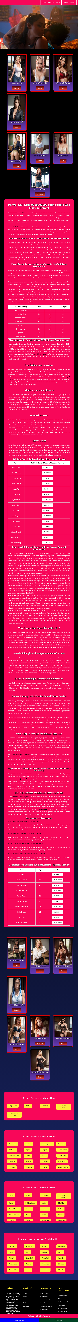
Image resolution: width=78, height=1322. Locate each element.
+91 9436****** (47, 542)
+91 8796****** (47, 516)
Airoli (44, 1156)
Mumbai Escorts (62, 1295)
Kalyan (27, 1195)
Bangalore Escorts (63, 1311)
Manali (60, 1270)
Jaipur (27, 1150)
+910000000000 (20, 1320)
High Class (13, 1106)
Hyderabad (29, 1246)
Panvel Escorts (62, 1305)
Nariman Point (14, 1156)
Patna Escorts (62, 1299)
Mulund (28, 1209)
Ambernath (62, 1156)
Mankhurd (61, 1203)
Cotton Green (63, 1167)
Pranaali (16, 1010)
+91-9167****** (58, 901)
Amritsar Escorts (45, 1300)
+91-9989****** (58, 874)
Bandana (40, 1043)
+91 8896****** (47, 510)
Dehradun (45, 1270)
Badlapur (12, 1161)
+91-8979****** (58, 885)
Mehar (40, 160)
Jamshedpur (13, 1264)
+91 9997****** (47, 467)
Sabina (17, 127)
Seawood (61, 1221)
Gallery (72, 2)
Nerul (27, 1215)
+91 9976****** (47, 494)
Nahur (60, 1209)
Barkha (63, 971)
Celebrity (45, 1106)
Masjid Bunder (14, 1209)
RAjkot (44, 1150)
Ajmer (27, 1270)
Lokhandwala (30, 1203)
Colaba (44, 1167)
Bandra (27, 1156)
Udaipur (61, 1144)
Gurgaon (12, 1246)
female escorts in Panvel (21, 754)
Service (65, 2)
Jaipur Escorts (44, 1303)
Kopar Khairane (63, 1196)
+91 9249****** (47, 505)
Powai (60, 1215)
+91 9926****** (47, 499)
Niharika (16, 88)
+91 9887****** (47, 537)
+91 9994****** (47, 521)
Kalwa (11, 1195)
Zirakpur (61, 1264)
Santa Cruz (45, 1221)
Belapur (28, 1161)
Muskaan (40, 194)
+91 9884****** (47, 473)
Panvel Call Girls (48, 2)
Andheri (28, 1144)
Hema (17, 166)
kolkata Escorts (44, 1309)
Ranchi (44, 1252)
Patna (27, 1252)
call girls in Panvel (40, 354)
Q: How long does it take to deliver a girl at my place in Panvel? (27, 853)
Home (25, 1293)
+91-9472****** (58, 923)
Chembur (28, 1167)
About (58, 2)
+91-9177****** (58, 880)
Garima (40, 1077)
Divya (63, 1043)
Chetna (17, 1049)
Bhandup (45, 1161)
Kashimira (45, 1195)
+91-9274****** (58, 890)
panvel (44, 1215)
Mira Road (12, 1144)
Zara (63, 160)
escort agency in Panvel (22, 779)
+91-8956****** (58, 917)
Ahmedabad (62, 1150)
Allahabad (45, 1258)
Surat (60, 1252)
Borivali (12, 1167)
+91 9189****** (47, 489)
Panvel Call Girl (13, 227)
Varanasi (28, 1264)
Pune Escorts (44, 1293)
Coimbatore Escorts (46, 1306)
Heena (40, 971)
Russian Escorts (63, 1107)
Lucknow (61, 1246)
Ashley (63, 88)
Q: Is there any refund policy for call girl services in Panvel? (26, 843)
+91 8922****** (47, 532)
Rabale (11, 1221)
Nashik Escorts (62, 1308)
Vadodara (12, 1150)
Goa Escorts (44, 1296)
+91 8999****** (47, 478)
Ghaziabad (29, 1258)
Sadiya (40, 88)
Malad (44, 1203)
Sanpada (28, 1221)
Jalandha (61, 1258)
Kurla (11, 1203)
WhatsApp (58, 1320)
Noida (11, 1252)
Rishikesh (45, 1264)
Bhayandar (62, 1161)
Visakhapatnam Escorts (65, 1302)
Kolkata (44, 1246)
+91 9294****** (47, 483)
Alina (16, 965)
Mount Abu (13, 1270)
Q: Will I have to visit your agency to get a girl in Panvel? (25, 833)
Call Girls (26, 1306)
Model (27, 1106)
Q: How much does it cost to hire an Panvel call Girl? (24, 821)
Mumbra (45, 1209)
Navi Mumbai (14, 1215)
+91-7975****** (58, 906)
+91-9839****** (58, 912)
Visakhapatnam (47, 1144)
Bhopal (11, 1258)
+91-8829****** (58, 896)
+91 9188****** (47, 526)
